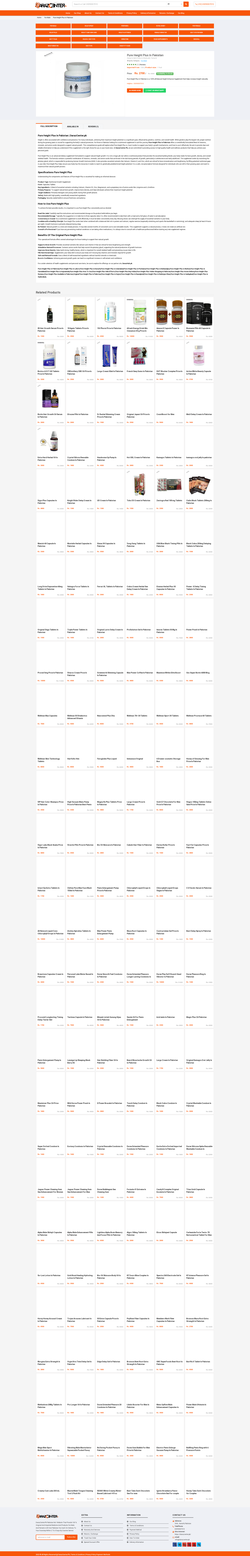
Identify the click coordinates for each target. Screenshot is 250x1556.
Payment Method (136, 1530)
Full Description (48, 126)
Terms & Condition (78, 1554)
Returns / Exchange (167, 13)
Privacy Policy (132, 13)
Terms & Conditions (115, 13)
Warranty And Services (92, 1530)
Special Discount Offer (92, 1542)
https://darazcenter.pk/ (183, 1534)
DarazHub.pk (127, 263)
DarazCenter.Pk (122, 148)
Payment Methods (103, 1554)
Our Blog (181, 13)
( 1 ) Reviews (141, 65)
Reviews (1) (93, 127)
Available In (73, 127)
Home (68, 13)
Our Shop (77, 13)
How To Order (134, 1538)
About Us (88, 13)
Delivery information (148, 13)
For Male (144, 61)
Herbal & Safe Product (134, 58)
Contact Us (99, 13)
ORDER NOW (136, 90)
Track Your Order (90, 1538)
